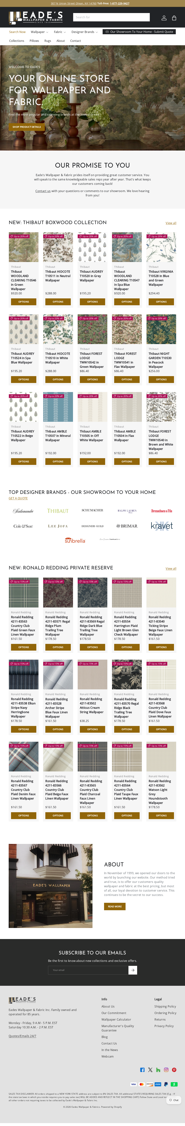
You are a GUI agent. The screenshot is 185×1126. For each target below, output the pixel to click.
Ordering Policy (165, 1013)
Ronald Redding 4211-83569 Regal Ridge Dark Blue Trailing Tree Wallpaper (92, 625)
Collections (16, 41)
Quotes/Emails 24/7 (22, 1036)
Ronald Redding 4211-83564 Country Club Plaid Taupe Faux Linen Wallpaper (126, 789)
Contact (75, 41)
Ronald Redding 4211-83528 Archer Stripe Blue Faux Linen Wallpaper (56, 708)
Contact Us (109, 1043)
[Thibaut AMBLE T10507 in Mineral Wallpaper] (58, 407)
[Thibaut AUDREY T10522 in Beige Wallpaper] (23, 407)
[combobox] (111, 17)
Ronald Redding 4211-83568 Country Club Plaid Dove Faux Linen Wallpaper (160, 707)
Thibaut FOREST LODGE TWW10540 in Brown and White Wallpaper (161, 440)
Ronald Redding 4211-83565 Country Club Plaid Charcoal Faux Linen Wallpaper (91, 792)
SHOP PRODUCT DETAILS (27, 126)
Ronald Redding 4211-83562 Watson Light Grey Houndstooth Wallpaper (160, 792)
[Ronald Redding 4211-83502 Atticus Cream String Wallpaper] (92, 674)
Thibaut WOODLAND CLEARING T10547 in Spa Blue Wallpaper (126, 280)
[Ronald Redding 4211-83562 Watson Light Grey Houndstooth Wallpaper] (161, 756)
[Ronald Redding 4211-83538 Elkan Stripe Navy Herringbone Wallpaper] (23, 674)
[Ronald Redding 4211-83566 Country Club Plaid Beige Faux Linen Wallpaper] (58, 756)
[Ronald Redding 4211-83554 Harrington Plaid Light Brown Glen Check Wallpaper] (127, 592)
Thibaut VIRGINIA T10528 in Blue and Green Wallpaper (161, 278)
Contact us (43, 191)
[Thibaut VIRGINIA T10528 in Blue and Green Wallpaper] (161, 247)
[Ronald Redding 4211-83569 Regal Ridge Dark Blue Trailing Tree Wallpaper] (92, 592)
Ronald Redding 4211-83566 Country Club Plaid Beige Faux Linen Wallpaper (56, 789)
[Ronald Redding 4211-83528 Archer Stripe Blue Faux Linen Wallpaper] (58, 674)
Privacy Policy (164, 1026)
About (61, 41)
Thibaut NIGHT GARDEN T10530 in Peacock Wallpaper (160, 360)
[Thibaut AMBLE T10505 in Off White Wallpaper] (92, 407)
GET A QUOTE (18, 498)
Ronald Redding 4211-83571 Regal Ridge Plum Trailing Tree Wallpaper (57, 625)
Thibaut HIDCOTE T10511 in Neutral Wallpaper (57, 276)
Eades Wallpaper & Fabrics (86, 1106)
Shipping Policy (165, 1006)
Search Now (17, 32)
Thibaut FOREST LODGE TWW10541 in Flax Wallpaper (125, 360)
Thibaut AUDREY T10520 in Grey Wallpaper (91, 276)
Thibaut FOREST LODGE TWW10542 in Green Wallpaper (92, 360)
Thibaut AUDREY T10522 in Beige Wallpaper (22, 435)
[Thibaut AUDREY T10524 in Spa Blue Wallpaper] (23, 329)
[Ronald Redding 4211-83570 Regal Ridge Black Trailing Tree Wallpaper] (127, 674)
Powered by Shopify (111, 1106)
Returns (160, 1019)
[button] (174, 18)
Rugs (47, 41)
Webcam (108, 1056)
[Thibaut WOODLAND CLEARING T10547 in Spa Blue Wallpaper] (127, 247)
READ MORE (115, 906)
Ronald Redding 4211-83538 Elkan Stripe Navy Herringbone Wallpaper (23, 707)
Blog (105, 1037)
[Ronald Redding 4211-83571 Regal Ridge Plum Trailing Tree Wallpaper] (58, 592)
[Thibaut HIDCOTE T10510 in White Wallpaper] (58, 329)
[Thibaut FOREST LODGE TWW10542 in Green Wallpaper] (92, 329)
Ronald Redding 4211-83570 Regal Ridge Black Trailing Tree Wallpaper (126, 708)
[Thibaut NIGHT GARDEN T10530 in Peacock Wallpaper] (161, 329)
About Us (108, 1006)
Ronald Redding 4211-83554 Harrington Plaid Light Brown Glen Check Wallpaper (126, 625)
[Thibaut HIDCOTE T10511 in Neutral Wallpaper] (58, 247)
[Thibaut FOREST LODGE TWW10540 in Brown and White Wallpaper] (161, 407)
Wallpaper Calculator (116, 1019)
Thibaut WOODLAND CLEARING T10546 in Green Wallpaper (23, 280)
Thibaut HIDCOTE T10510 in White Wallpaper (57, 358)
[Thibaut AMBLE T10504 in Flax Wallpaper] (127, 407)
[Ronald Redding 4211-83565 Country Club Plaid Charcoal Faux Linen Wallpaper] (92, 756)
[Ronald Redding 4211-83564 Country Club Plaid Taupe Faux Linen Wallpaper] (127, 756)
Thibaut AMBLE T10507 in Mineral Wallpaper (57, 435)
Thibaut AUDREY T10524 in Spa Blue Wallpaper (22, 358)
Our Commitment (114, 1013)
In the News (110, 1050)
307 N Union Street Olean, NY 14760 (74, 3)
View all (171, 223)
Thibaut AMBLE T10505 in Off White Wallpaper (91, 435)
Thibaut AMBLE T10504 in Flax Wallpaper (125, 435)
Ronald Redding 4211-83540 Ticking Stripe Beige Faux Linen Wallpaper (161, 625)
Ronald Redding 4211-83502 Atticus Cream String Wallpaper (92, 705)
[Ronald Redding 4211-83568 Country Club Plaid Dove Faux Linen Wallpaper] (161, 674)
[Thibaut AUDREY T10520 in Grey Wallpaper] (92, 247)
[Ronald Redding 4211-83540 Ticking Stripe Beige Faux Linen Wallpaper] (161, 592)
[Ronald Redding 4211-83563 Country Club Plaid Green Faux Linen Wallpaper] (23, 592)
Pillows (34, 41)
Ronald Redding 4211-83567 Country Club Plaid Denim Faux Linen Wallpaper (23, 789)
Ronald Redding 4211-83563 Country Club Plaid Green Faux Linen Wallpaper (23, 625)
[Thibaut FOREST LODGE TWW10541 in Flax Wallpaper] (127, 329)
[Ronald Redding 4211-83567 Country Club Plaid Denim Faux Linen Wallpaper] (23, 756)
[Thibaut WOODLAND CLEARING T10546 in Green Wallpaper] (23, 247)
